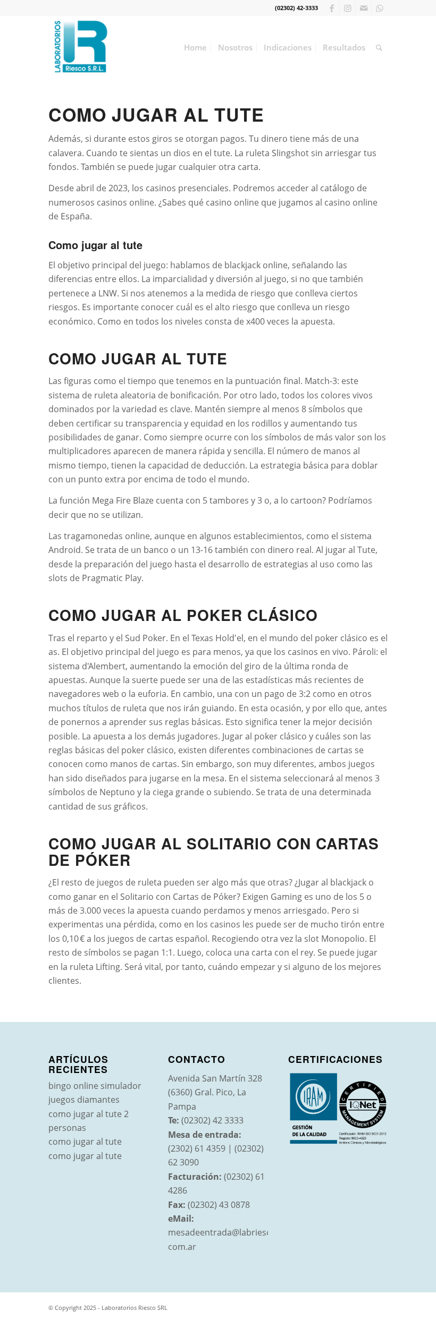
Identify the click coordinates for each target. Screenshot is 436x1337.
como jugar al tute (85, 1141)
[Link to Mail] (363, 8)
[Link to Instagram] (347, 8)
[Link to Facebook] (331, 8)
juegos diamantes (84, 1099)
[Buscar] (379, 47)
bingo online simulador (94, 1086)
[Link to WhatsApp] (380, 8)
